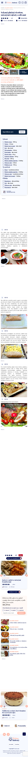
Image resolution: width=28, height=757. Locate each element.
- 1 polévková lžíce (12, 170)
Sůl (6, 148)
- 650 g (11, 142)
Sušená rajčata (9, 156)
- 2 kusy (9, 144)
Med (6, 170)
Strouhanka (8, 150)
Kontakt (11, 744)
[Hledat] (19, 2)
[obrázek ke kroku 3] (14, 351)
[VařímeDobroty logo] (11, 3)
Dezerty (4, 708)
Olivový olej (8, 163)
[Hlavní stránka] (14, 739)
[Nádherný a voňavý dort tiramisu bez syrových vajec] (14, 699)
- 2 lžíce (11, 150)
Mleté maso (8, 142)
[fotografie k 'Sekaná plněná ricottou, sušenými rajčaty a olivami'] (14, 61)
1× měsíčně (21, 610)
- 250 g (9, 158)
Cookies (17, 744)
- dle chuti (13, 146)
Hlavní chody (9, 7)
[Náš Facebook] (8, 734)
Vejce (6, 144)
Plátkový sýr (8, 165)
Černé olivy (8, 154)
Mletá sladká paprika (11, 160)
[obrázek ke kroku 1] (14, 257)
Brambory (8, 181)
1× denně (6, 610)
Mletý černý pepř (10, 146)
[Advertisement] (14, 38)
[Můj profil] (25, 2)
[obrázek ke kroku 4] (14, 389)
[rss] (4, 734)
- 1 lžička (12, 176)
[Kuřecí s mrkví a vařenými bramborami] (14, 568)
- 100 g (11, 156)
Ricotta (7, 158)
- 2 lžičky (14, 160)
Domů (2, 7)
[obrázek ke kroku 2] (14, 321)
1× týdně (13, 610)
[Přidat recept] (22, 2)
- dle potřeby (12, 181)
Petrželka (8, 152)
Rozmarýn (8, 187)
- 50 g (10, 154)
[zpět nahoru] (24, 734)
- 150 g (10, 165)
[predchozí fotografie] (1, 61)
